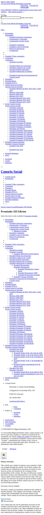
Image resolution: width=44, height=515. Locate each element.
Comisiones (9, 58)
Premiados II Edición (16, 110)
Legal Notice (9, 420)
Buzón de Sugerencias (16, 49)
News (7, 155)
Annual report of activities (14, 85)
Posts (15, 407)
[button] (9, 35)
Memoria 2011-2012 (16, 96)
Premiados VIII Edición (17, 121)
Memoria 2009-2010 (16, 94)
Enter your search (27, 18)
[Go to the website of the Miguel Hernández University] (16, 4)
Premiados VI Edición (16, 117)
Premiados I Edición (16, 108)
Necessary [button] (4, 486)
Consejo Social (11, 171)
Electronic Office (9, 10)
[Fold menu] (4, 30)
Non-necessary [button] (6, 499)
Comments (17, 409)
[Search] (2, 20)
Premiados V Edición (16, 115)
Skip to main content (8, 2)
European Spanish (31, 216)
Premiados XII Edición (17, 129)
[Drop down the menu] (4, 14)
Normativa (8, 79)
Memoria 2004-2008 (16, 92)
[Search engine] (23, 12)
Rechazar (13, 449)
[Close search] (2, 22)
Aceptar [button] (4, 449)
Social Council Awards (13, 104)
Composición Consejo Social (19, 41)
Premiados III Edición (16, 111)
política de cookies (23, 437)
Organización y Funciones (18, 39)
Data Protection (10, 422)
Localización (13, 50)
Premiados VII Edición (17, 119)
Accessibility (9, 424)
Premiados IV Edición (16, 113)
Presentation (9, 33)
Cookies (8, 426)
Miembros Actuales (20, 231)
